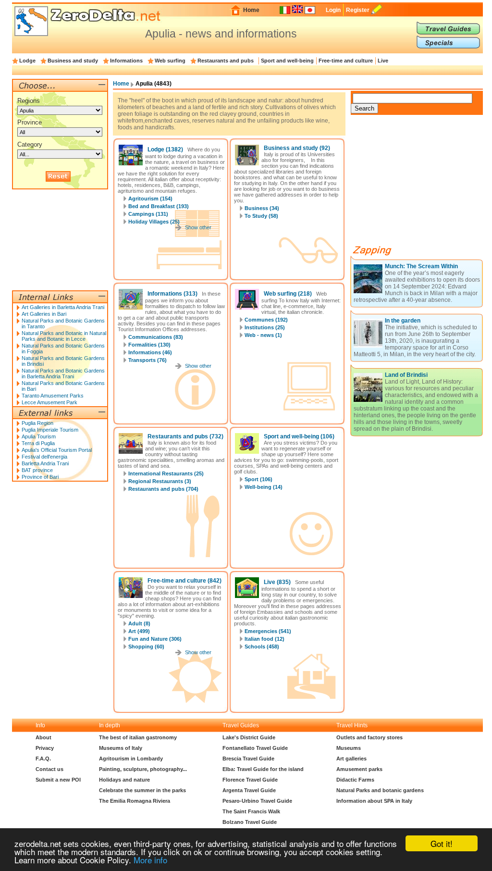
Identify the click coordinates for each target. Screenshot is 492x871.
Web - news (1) (263, 335)
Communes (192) (266, 320)
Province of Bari (40, 477)
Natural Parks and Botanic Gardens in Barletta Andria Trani (63, 373)
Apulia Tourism (39, 436)
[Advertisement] (423, 184)
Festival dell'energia (44, 457)
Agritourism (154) (150, 198)
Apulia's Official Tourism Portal (57, 450)
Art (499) (139, 631)
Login (333, 10)
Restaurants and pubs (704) (163, 489)
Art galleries (351, 758)
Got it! (441, 843)
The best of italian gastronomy (138, 737)
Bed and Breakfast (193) (158, 206)
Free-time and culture (346, 60)
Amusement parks (359, 769)
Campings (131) (148, 214)
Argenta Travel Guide (249, 790)
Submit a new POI (58, 780)
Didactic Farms (355, 780)
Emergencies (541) (268, 631)
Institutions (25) (265, 327)
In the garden (402, 320)
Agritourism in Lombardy (131, 758)
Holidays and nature (124, 780)
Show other (198, 227)
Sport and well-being (287, 60)
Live (383, 60)
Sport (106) (258, 479)
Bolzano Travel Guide (249, 822)
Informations (126, 60)
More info (150, 860)
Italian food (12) (264, 639)
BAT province (37, 470)
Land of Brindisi (406, 375)
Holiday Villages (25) (154, 221)
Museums (348, 748)
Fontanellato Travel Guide (255, 748)
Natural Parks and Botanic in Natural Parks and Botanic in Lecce (64, 336)
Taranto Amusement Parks (53, 395)
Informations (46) (150, 352)
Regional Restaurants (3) (159, 481)
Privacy (45, 748)
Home (251, 10)
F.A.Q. (43, 758)
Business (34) (262, 208)
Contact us (49, 769)
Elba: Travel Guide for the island (263, 769)
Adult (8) (139, 623)
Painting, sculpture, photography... (143, 769)
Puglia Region (37, 423)
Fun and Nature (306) (155, 639)
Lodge (27, 60)
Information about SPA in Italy (374, 801)
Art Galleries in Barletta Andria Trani (63, 307)
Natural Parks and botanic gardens (380, 790)
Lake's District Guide (248, 737)
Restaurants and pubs (225, 60)
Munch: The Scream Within (421, 266)
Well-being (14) (264, 487)
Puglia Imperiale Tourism (50, 430)
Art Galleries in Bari (44, 314)
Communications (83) (155, 337)
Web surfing (170, 60)
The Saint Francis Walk (251, 811)
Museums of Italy (120, 748)
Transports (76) (147, 360)
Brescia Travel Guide (248, 758)
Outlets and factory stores (369, 737)
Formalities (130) (149, 345)
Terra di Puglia (38, 443)
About (43, 737)
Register (357, 10)
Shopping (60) (146, 646)
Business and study (73, 60)
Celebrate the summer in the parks (142, 790)
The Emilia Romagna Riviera (134, 801)
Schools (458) (262, 646)
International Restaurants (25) (166, 473)
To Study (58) (261, 216)
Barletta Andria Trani (45, 463)
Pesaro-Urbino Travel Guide (257, 801)
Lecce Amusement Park (49, 402)
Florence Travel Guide (250, 780)
